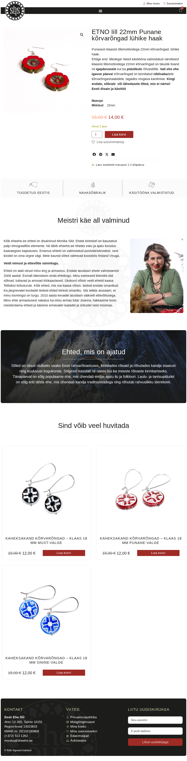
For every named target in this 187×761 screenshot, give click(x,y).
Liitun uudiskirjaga (155, 742)
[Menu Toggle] (100, 11)
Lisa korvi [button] (64, 553)
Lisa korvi (119, 134)
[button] (82, 34)
